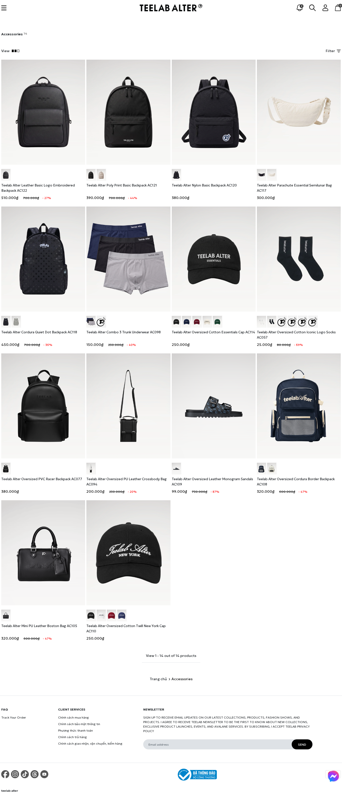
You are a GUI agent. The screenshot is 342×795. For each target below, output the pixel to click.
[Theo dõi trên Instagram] (15, 774)
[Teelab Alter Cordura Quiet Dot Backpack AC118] (43, 259)
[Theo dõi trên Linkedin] (64, 774)
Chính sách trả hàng (72, 737)
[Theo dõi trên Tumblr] (35, 774)
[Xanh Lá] (217, 322)
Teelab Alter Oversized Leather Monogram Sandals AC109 (212, 481)
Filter (331, 51)
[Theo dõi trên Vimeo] (54, 774)
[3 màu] (101, 322)
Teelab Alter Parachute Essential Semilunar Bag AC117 (294, 188)
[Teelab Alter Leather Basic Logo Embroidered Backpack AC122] (43, 112)
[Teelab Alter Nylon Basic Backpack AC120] (214, 112)
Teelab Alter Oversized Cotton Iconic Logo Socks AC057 (296, 335)
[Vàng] (292, 322)
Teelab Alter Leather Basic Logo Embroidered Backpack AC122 (38, 188)
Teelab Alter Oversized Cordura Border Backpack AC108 (296, 481)
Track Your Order (13, 717)
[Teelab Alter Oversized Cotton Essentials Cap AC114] (214, 259)
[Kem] (101, 175)
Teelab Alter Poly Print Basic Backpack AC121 (121, 185)
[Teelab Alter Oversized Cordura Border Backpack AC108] (299, 405)
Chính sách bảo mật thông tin (79, 724)
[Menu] (4, 7)
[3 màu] (91, 322)
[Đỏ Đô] (197, 322)
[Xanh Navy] (187, 322)
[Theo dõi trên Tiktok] (25, 774)
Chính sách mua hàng (73, 717)
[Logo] (171, 7)
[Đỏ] (313, 322)
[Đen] (6, 175)
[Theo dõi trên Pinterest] (5, 774)
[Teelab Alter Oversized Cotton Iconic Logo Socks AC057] (299, 259)
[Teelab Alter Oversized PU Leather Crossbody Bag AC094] (128, 405)
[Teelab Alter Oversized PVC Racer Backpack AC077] (43, 405)
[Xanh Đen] (261, 468)
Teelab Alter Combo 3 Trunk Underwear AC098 (123, 332)
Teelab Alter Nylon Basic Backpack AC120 (204, 185)
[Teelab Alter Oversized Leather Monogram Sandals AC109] (214, 405)
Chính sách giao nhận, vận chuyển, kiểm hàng (90, 743)
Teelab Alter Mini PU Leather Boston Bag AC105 (39, 626)
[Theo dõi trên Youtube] (44, 774)
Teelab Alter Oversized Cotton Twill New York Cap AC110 (126, 628)
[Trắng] (261, 322)
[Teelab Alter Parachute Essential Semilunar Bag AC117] (299, 112)
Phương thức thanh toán (75, 730)
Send (302, 744)
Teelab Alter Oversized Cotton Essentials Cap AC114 (213, 332)
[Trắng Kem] (272, 175)
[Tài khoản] (325, 7)
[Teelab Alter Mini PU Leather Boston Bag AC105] (43, 552)
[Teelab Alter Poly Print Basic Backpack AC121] (128, 112)
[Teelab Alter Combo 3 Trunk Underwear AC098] (128, 259)
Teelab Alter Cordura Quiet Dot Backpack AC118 (39, 332)
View (6, 51)
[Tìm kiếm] (312, 7)
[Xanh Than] (122, 615)
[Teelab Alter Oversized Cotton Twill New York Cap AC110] (128, 552)
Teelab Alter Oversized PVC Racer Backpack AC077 (41, 479)
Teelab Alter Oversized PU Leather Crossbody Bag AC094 (126, 481)
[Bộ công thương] (196, 774)
